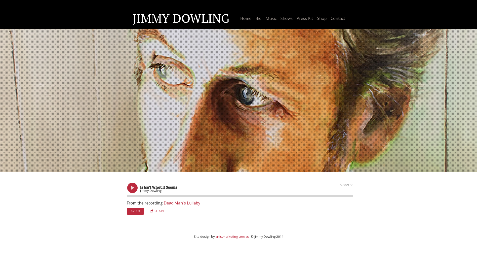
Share (160, 211)
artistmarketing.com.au (232, 236)
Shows (286, 18)
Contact (338, 18)
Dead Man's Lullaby (182, 203)
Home (245, 18)
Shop (322, 18)
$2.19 (135, 211)
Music (271, 18)
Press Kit (305, 18)
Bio (258, 18)
